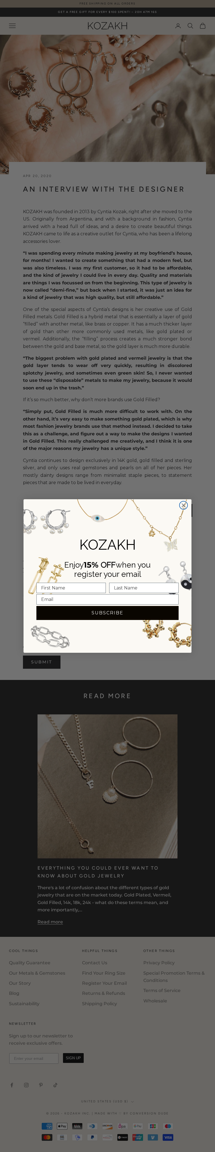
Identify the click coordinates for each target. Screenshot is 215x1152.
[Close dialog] (183, 505)
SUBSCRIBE (107, 613)
